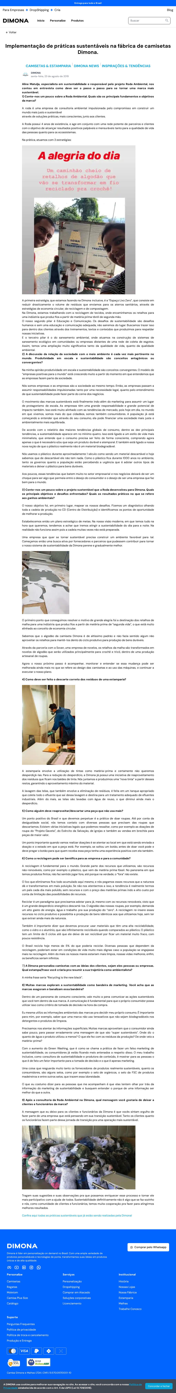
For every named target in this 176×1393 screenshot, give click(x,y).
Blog (170, 10)
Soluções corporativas (77, 1298)
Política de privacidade (21, 1329)
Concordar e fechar (159, 1386)
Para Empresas (13, 10)
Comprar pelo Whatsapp (150, 1247)
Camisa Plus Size (17, 1298)
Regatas (12, 1287)
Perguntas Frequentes (21, 1324)
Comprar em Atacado (76, 1292)
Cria (57, 10)
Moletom (12, 1292)
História (124, 1281)
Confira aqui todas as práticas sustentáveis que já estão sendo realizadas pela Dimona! (77, 1215)
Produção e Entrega (19, 1340)
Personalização (72, 1281)
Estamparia (126, 1298)
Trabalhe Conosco (130, 1309)
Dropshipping (71, 1287)
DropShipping (39, 10)
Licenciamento (72, 1303)
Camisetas (13, 1281)
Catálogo (12, 1303)
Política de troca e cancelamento (27, 1335)
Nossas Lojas (127, 1287)
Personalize (58, 20)
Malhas (123, 1303)
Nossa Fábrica (128, 1292)
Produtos (77, 20)
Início (41, 20)
